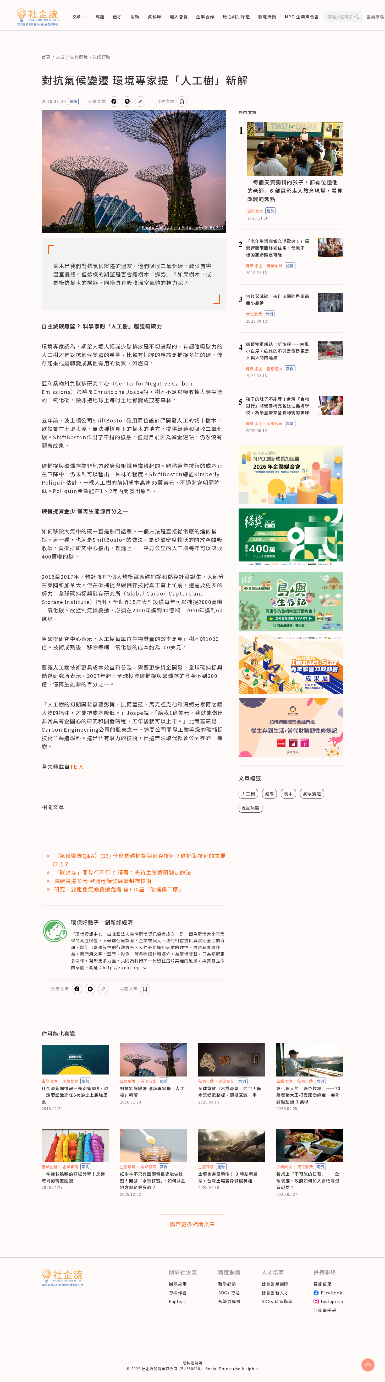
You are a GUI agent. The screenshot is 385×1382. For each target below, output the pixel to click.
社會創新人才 (275, 1292)
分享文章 (97, 101)
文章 (60, 57)
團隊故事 (178, 1284)
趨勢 (73, 101)
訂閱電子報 (325, 1310)
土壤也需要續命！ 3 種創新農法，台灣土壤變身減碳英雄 (228, 1177)
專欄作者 (178, 1292)
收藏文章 (165, 101)
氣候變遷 (312, 793)
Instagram (332, 1301)
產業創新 (275, 265)
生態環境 (79, 57)
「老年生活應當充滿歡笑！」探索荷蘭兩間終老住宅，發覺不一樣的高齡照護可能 (277, 248)
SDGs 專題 (229, 1292)
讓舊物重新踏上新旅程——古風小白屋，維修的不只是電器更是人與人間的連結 (277, 351)
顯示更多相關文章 (192, 1224)
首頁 (46, 57)
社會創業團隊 (275, 1284)
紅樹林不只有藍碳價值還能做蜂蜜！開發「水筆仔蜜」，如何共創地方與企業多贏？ (153, 1180)
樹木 (288, 793)
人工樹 (248, 793)
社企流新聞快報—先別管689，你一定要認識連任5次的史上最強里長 (75, 1095)
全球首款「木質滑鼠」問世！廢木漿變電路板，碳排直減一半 (230, 1091)
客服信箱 (323, 1284)
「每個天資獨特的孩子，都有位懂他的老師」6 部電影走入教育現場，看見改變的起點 (295, 190)
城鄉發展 (148, 1166)
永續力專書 (229, 1301)
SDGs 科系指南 (277, 1301)
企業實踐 (70, 1166)
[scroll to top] (368, 1365)
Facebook (331, 1292)
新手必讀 (227, 1284)
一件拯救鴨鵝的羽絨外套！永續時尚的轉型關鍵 (73, 1177)
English (177, 1301)
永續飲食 (275, 423)
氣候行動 (101, 57)
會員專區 (375, 16)
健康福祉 (254, 265)
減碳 (269, 793)
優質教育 (255, 210)
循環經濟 (275, 368)
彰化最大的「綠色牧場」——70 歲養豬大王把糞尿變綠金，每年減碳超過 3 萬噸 (308, 1095)
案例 (269, 314)
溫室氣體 (250, 807)
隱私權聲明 (192, 1362)
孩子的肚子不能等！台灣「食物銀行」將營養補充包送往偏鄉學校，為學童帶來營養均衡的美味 (277, 405)
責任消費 (254, 314)
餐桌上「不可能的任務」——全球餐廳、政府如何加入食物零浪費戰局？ (308, 1180)
